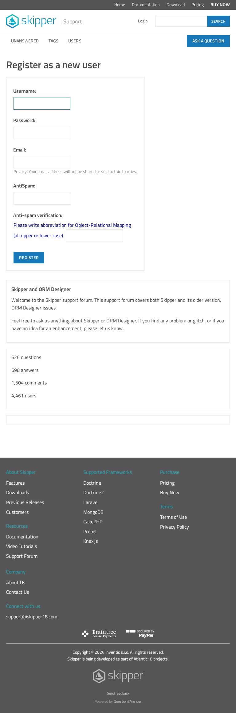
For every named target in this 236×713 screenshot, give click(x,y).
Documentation (146, 5)
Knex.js (90, 541)
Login (143, 21)
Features (15, 482)
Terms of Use (173, 517)
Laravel (91, 502)
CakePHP (92, 521)
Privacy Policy (174, 526)
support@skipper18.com (31, 616)
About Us (15, 582)
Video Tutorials (21, 546)
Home (119, 5)
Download (176, 5)
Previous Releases (25, 502)
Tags (53, 40)
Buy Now (220, 5)
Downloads (17, 492)
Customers (17, 512)
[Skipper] (118, 677)
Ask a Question (208, 40)
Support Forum (21, 556)
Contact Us (17, 592)
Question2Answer (127, 701)
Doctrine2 (93, 492)
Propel (89, 531)
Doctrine (92, 482)
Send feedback (118, 693)
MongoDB (93, 512)
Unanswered (25, 40)
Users (74, 40)
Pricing (197, 5)
